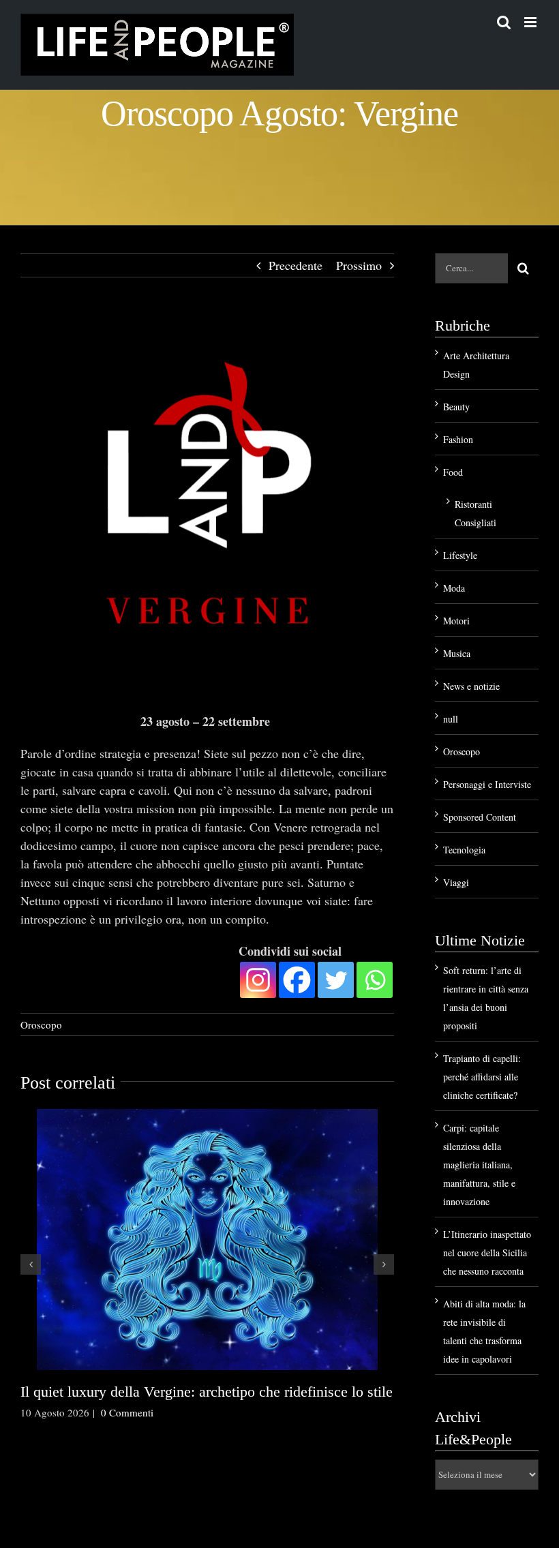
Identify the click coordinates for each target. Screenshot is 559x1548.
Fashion (458, 439)
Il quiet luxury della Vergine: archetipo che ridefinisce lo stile (206, 1391)
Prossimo (359, 265)
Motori (456, 620)
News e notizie (471, 686)
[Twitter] (336, 980)
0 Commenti (127, 1412)
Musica (456, 653)
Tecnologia (464, 849)
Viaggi (456, 882)
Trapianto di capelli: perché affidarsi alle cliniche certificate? (482, 1077)
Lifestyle (460, 555)
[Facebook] (297, 980)
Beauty (456, 406)
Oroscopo (41, 1024)
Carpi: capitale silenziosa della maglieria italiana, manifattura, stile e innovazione (479, 1164)
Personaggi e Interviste (487, 784)
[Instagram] (258, 980)
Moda (454, 587)
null (450, 718)
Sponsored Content (479, 816)
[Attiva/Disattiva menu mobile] (531, 22)
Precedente (295, 265)
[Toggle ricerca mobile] (504, 22)
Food (453, 472)
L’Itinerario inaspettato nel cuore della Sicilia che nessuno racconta (487, 1252)
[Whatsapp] (375, 980)
